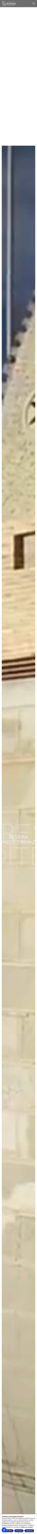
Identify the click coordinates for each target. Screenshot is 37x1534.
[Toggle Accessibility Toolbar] (4, 1530)
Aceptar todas (8, 1530)
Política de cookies (27, 1527)
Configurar (29, 1530)
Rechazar (19, 1530)
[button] (33, 3)
